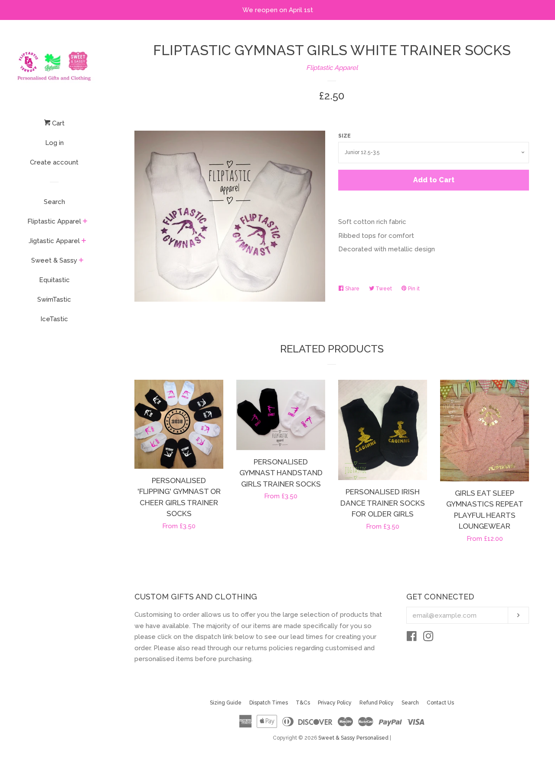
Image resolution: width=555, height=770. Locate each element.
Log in (54, 143)
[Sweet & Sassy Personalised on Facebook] (411, 638)
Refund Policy (376, 703)
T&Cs (303, 703)
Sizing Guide (226, 703)
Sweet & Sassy (54, 260)
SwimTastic (54, 299)
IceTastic (54, 319)
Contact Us (440, 703)
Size (344, 136)
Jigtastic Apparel (54, 241)
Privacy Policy (335, 703)
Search (54, 202)
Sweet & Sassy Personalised (353, 738)
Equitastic (54, 280)
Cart (57, 123)
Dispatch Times (268, 703)
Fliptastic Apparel (54, 221)
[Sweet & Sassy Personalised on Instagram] (428, 638)
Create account (54, 162)
